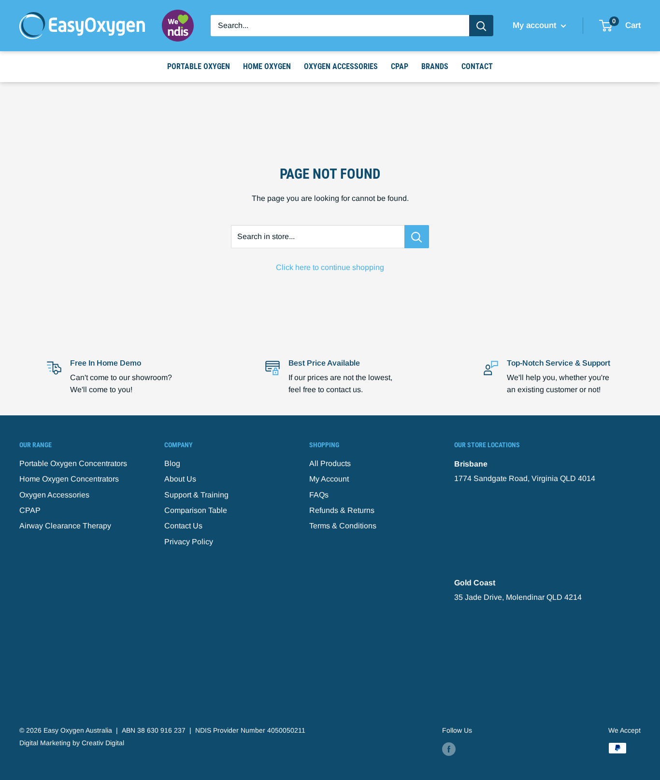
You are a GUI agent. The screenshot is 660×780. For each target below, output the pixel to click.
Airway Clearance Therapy (65, 526)
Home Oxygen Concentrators (69, 479)
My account (536, 25)
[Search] (481, 25)
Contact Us (183, 526)
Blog (172, 463)
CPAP (399, 66)
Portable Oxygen (198, 66)
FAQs (319, 495)
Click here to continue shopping (330, 267)
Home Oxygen (267, 66)
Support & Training (196, 495)
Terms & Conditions (342, 526)
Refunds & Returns (341, 510)
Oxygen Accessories (341, 66)
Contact (477, 66)
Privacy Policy (188, 542)
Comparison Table (195, 510)
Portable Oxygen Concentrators (73, 463)
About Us (180, 479)
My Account (329, 479)
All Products (330, 463)
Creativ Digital (103, 743)
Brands (434, 66)
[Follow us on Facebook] (449, 749)
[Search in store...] (416, 236)
